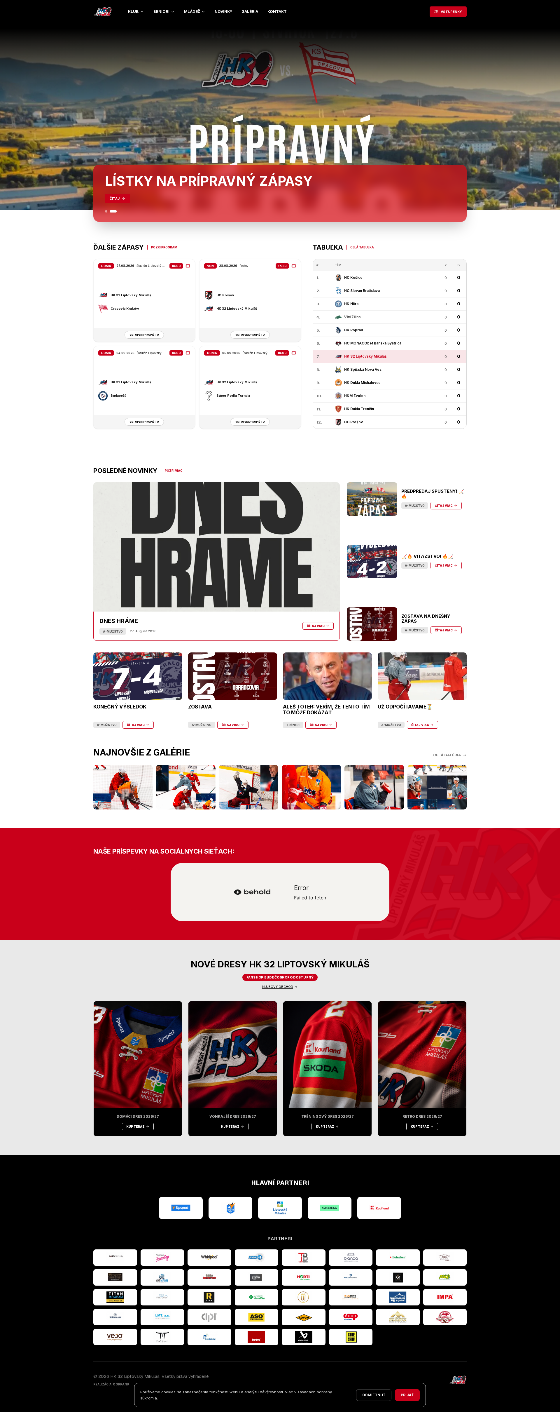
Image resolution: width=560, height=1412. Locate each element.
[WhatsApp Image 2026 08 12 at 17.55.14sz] (123, 787)
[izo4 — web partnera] (257, 1257)
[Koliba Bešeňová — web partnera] (115, 1277)
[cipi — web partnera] (209, 1317)
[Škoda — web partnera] (329, 1208)
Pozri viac (174, 470)
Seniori (161, 11)
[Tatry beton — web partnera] (304, 1257)
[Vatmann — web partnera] (162, 1277)
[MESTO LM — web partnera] (280, 1208)
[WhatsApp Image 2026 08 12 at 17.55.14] (374, 787)
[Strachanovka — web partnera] (445, 1257)
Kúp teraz (135, 1126)
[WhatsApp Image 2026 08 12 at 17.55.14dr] (311, 787)
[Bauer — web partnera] (304, 1337)
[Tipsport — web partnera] (181, 1208)
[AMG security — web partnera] (115, 1257)
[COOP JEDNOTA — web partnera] (351, 1317)
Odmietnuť (373, 1395)
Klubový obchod (277, 987)
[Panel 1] (106, 211)
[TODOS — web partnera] (257, 1337)
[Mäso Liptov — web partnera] (445, 1317)
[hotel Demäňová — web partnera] (398, 1317)
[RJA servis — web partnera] (351, 1297)
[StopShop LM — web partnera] (351, 1337)
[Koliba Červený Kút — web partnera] (209, 1277)
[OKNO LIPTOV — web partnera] (398, 1297)
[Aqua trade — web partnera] (351, 1277)
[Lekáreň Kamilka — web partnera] (257, 1297)
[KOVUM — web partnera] (304, 1317)
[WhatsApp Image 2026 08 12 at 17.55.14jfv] (185, 787)
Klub (133, 11)
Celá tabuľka (362, 247)
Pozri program (164, 247)
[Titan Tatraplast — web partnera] (115, 1297)
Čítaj (115, 198)
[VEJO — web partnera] (115, 1337)
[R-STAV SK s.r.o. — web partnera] (209, 1297)
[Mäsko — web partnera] (162, 1337)
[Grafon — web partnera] (257, 1277)
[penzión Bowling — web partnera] (162, 1257)
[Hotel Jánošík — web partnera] (304, 1297)
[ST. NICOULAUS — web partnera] (115, 1317)
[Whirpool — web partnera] (209, 1257)
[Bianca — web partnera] (351, 1257)
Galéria (250, 11)
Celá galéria (447, 755)
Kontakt (277, 11)
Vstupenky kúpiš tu (144, 334)
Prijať (407, 1395)
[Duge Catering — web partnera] (209, 1337)
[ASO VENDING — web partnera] (257, 1317)
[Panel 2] (113, 211)
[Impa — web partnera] (445, 1297)
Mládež (192, 11)
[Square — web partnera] (398, 1277)
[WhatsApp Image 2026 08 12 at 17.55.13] (437, 787)
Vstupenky (451, 12)
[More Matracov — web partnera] (162, 1297)
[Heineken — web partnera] (398, 1257)
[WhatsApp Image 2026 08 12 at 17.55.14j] (248, 787)
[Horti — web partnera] (304, 1277)
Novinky (223, 11)
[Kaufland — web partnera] (379, 1208)
